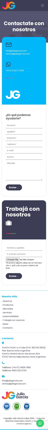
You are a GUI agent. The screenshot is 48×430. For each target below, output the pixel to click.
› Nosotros (7, 301)
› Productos (7, 304)
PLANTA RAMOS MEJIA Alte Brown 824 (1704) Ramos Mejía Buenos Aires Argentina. (24, 355)
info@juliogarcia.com (16, 50)
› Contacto (7, 327)
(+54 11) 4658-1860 (21, 367)
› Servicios (7, 312)
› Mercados (7, 308)
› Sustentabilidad (10, 316)
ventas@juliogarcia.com (18, 53)
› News (5, 324)
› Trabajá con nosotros (13, 320)
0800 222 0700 (19, 370)
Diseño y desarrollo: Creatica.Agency (30, 422)
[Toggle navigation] (42, 5)
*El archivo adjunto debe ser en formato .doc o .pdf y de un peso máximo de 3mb (24, 265)
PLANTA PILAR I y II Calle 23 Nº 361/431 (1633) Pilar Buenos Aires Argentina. (24, 349)
